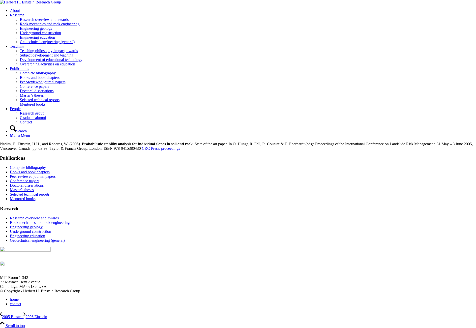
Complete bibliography (28, 167)
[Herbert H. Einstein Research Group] (30, 2)
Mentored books (22, 199)
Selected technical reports (30, 194)
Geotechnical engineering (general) (37, 240)
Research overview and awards (34, 218)
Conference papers (24, 181)
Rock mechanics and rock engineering (40, 222)
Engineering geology (26, 227)
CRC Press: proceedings (161, 148)
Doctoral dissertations (27, 185)
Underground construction (30, 231)
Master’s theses (22, 190)
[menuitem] (243, 10)
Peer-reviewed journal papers (33, 176)
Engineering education (27, 236)
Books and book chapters (30, 172)
